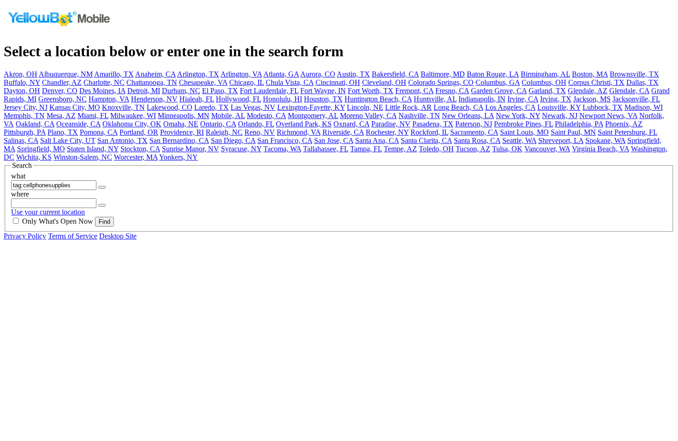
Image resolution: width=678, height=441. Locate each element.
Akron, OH (20, 74)
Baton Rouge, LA (493, 74)
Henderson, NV (154, 99)
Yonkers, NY (178, 157)
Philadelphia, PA (579, 124)
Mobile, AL (228, 115)
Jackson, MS (592, 99)
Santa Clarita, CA (426, 140)
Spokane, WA (605, 140)
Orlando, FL (256, 124)
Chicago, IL (246, 82)
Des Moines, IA (102, 91)
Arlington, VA (241, 74)
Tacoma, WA (282, 149)
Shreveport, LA (560, 140)
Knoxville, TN (123, 107)
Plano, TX (63, 132)
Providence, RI (182, 132)
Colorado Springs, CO (441, 82)
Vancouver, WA (547, 149)
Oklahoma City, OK (131, 124)
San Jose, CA (333, 140)
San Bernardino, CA (179, 140)
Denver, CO (59, 91)
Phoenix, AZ (623, 124)
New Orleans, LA (468, 115)
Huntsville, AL (435, 99)
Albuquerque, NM (66, 74)
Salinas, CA (21, 140)
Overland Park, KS (304, 124)
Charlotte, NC (104, 82)
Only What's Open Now (57, 221)
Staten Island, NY (93, 149)
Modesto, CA (266, 115)
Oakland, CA (35, 124)
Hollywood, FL (238, 99)
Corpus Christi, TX (596, 82)
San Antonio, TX (122, 140)
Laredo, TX (211, 107)
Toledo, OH (436, 149)
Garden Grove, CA (499, 91)
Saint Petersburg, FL (627, 132)
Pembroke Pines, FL (523, 124)
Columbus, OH (544, 82)
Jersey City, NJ (26, 107)
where (20, 194)
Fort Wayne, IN (323, 91)
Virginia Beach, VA (600, 149)
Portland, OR (138, 132)
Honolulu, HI (282, 99)
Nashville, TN (419, 115)
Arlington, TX (198, 74)
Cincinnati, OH (337, 82)
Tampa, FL (366, 149)
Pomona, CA (99, 132)
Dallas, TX (642, 82)
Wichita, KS (34, 157)
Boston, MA (590, 74)
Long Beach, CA (458, 107)
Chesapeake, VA (203, 82)
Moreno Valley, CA (368, 115)
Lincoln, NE (365, 107)
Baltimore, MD (443, 74)
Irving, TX (555, 99)
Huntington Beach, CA (378, 99)
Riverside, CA (343, 132)
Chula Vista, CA (290, 82)
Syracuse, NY (241, 149)
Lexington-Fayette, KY (311, 107)
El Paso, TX (220, 91)
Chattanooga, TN (151, 82)
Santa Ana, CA (377, 140)
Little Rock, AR (408, 107)
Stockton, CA (140, 149)
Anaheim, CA (155, 74)
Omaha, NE (180, 124)
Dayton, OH (22, 91)
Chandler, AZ (62, 82)
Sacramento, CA (474, 132)
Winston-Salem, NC (83, 157)
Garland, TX (547, 91)
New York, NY (518, 115)
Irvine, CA (522, 99)
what (18, 176)
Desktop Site (118, 236)
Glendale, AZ (587, 91)
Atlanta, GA (281, 74)
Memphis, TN (24, 115)
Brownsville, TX (634, 74)
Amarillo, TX (114, 74)
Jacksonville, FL (636, 99)
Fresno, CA (452, 91)
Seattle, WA (519, 140)
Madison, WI (643, 107)
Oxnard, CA (351, 124)
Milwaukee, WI (133, 115)
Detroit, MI (143, 91)
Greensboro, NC (62, 99)
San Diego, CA (233, 140)
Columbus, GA (498, 82)
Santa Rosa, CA (477, 140)
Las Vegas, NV (253, 107)
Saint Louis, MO (524, 132)
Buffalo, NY (22, 82)
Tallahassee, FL (325, 149)
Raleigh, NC (224, 132)
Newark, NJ (559, 115)
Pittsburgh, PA (25, 132)
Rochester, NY (387, 132)
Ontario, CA (218, 124)
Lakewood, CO (169, 107)
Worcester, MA (136, 157)
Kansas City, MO (74, 107)
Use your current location (48, 212)
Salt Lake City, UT (67, 140)
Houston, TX (323, 99)
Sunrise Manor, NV (190, 149)
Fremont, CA (414, 91)
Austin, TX (353, 74)
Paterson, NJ (473, 124)
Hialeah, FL (196, 99)
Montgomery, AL (313, 115)
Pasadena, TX (432, 124)
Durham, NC (181, 91)
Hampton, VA (109, 99)
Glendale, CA (629, 91)
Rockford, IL (429, 132)
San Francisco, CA (284, 140)
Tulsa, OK (507, 149)
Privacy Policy (25, 236)
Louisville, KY (559, 107)
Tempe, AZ (400, 149)
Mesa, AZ (61, 115)
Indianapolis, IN (482, 99)
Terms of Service (72, 236)
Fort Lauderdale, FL (269, 91)
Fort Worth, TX (370, 91)
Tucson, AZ (473, 149)
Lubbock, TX (603, 107)
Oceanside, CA (78, 124)
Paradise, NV (390, 124)
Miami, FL (92, 115)
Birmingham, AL (545, 74)
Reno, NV (259, 132)
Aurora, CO (317, 74)
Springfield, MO (41, 149)
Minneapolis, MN (183, 115)
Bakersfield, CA (395, 74)
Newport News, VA (608, 115)
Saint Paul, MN (573, 132)
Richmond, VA (299, 132)
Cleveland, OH (384, 82)
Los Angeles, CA (510, 107)
